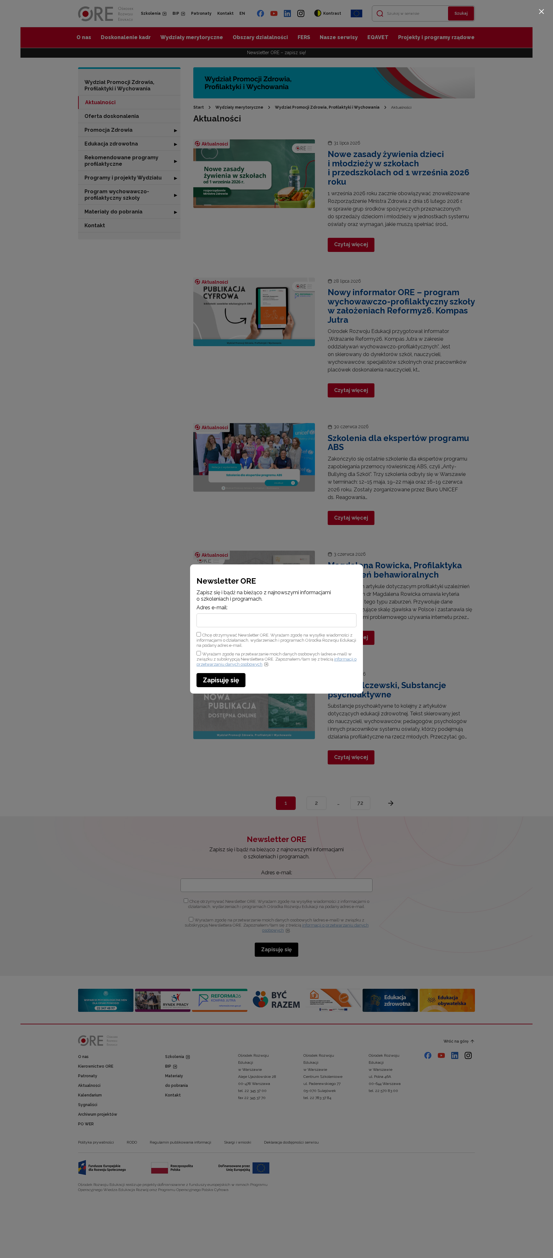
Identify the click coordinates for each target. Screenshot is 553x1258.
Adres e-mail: (212, 607)
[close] (541, 11)
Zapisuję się (221, 680)
